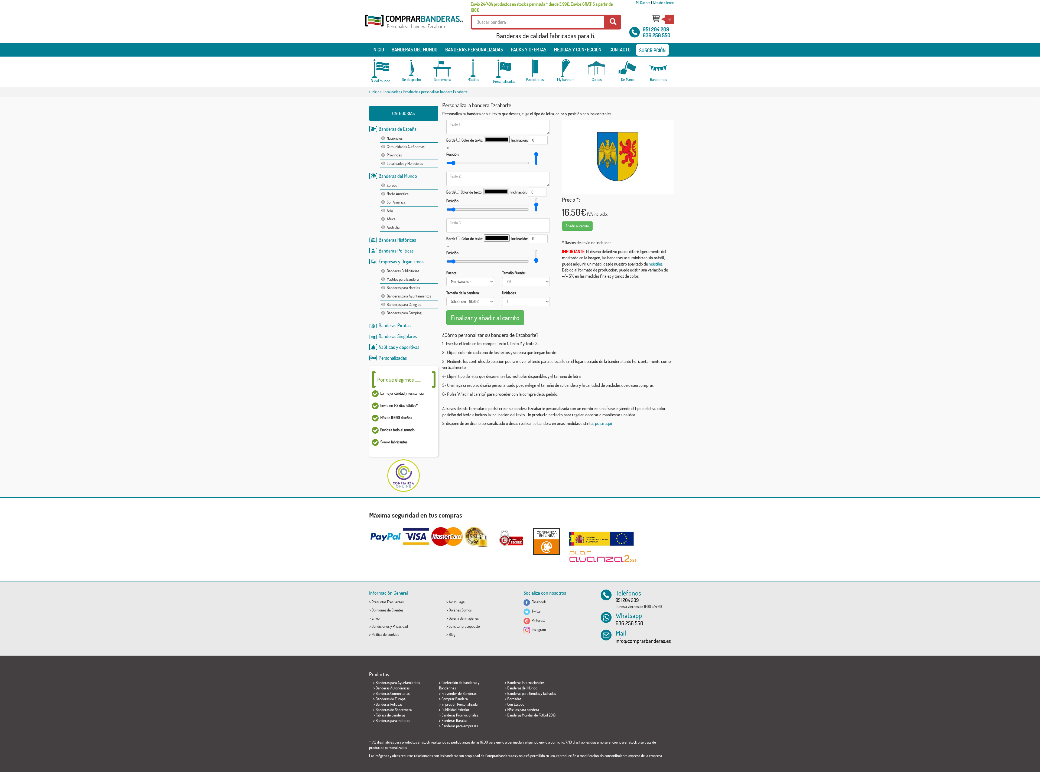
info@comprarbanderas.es (643, 640)
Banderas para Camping (404, 312)
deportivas (409, 347)
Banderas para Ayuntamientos (409, 296)
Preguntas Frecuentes (388, 602)
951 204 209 (656, 29)
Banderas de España (398, 129)
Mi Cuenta (643, 2)
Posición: (452, 154)
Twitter (536, 611)
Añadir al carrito (577, 226)
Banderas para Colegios (404, 304)
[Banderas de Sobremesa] (442, 68)
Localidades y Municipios (405, 163)
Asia (390, 210)
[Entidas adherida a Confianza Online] (546, 541)
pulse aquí (603, 423)
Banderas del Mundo (398, 176)
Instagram (538, 629)
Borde (451, 140)
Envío (376, 618)
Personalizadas (393, 358)
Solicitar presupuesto (464, 626)
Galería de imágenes (464, 618)
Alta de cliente (663, 2)
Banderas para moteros (393, 720)
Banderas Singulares (398, 336)
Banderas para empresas (459, 726)
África (391, 219)
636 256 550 (656, 35)
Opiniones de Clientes (387, 610)
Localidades (391, 91)
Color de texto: (472, 140)
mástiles (655, 264)
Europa (392, 185)
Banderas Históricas (397, 240)
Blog (452, 634)
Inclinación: (519, 140)
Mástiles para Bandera (403, 279)
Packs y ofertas (528, 50)
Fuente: (451, 272)
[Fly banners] (565, 68)
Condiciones (380, 626)
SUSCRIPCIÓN (652, 50)
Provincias (394, 155)
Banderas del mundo (414, 50)
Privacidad (400, 626)
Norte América (397, 193)
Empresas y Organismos (401, 261)
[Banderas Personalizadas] (504, 68)
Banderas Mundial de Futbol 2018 (531, 715)
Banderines (447, 688)
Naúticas (387, 347)
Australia (393, 227)
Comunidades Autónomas (405, 146)
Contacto (619, 50)
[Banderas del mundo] (380, 68)
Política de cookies (385, 634)
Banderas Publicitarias (403, 271)
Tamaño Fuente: (514, 272)
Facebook (538, 602)
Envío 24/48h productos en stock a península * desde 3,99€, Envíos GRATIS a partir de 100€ (542, 7)
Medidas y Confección (578, 50)
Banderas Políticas (396, 251)
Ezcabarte (410, 91)
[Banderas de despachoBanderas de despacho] (411, 68)
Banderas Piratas (395, 325)
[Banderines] (658, 68)
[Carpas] (596, 68)
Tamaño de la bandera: (463, 292)
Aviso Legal (457, 602)
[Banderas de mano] (627, 68)
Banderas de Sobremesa (394, 709)
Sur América (396, 202)
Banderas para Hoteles (403, 287)
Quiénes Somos (460, 610)
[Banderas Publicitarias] (535, 68)
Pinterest (537, 620)
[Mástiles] (473, 68)
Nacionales (394, 138)
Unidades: (509, 292)
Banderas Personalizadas (474, 50)
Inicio (378, 50)
